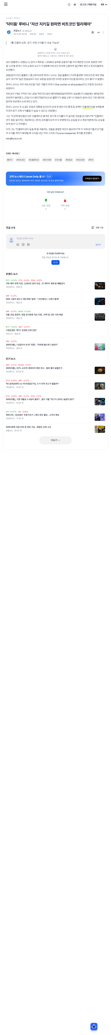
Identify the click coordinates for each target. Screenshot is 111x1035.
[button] (98, 32)
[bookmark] (92, 32)
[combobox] (104, 5)
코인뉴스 (16, 18)
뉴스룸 (8, 18)
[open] (103, 32)
